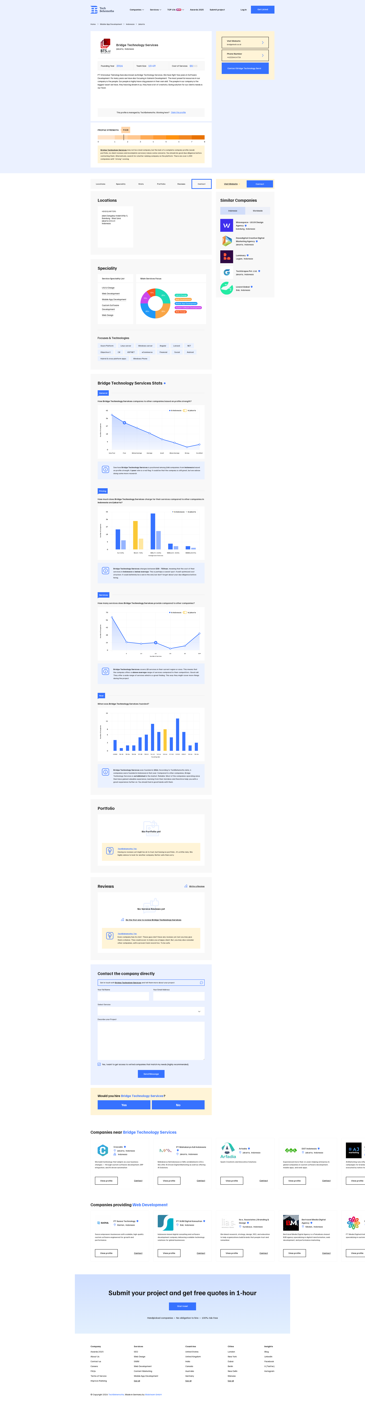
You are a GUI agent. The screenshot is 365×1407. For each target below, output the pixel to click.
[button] (276, 1163)
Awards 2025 (197, 9)
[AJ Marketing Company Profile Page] (354, 1150)
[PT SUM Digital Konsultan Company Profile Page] (165, 1223)
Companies (135, 9)
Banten (120, 1225)
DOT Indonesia (311, 1148)
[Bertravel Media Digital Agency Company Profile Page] (291, 1223)
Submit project (217, 9)
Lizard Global (244, 286)
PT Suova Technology (125, 1221)
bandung (240, 228)
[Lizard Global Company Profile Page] (226, 288)
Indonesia (129, 48)
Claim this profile (178, 112)
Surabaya (247, 1226)
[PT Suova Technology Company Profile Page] (103, 1223)
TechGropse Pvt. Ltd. (248, 271)
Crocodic (119, 1146)
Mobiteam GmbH (153, 1394)
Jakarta (119, 48)
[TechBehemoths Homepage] (102, 10)
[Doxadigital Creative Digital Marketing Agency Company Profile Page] (226, 241)
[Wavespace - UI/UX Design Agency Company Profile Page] (226, 225)
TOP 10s (174, 9)
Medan (308, 1226)
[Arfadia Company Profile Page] (228, 1150)
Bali (238, 290)
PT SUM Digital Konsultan (190, 1221)
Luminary (242, 255)
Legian (239, 258)
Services (154, 9)
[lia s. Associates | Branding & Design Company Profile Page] (228, 1223)
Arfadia (244, 1148)
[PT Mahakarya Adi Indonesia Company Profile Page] (165, 1150)
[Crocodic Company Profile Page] (103, 1150)
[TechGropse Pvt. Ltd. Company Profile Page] (226, 272)
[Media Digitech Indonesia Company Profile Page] (354, 1223)
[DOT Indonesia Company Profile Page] (291, 1150)
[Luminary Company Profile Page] (226, 256)
